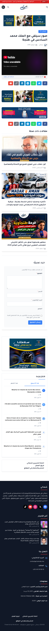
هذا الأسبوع (35, 383)
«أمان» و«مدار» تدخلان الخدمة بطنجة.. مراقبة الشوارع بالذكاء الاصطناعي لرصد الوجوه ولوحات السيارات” (26, 205)
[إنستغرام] (35, 507)
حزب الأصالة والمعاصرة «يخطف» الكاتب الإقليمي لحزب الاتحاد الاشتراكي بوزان (22, 523)
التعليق (39, 273)
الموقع (40, 309)
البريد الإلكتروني (37, 300)
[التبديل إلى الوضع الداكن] (3, 7)
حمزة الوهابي (25, 586)
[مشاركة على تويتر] (39, 83)
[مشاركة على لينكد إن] (22, 83)
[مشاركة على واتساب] (33, 83)
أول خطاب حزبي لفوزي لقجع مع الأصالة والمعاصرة (25, 164)
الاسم (40, 291)
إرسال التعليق (35, 322)
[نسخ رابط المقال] (16, 83)
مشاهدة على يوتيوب (8, 77)
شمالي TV (43, 31)
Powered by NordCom (12, 625)
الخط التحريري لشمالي (35, 463)
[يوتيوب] (30, 507)
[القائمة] (47, 7)
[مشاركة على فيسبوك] (44, 83)
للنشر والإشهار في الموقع (34, 468)
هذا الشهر (14, 383)
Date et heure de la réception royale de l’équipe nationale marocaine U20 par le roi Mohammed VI (23, 419)
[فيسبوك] (45, 507)
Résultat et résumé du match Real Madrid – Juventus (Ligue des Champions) (22, 447)
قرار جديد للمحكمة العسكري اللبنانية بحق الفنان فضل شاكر (23, 433)
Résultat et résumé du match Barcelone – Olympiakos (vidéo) (26, 391)
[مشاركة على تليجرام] (27, 83)
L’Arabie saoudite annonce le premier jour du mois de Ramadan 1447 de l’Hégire (23, 405)
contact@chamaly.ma (37, 561)
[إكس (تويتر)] (40, 507)
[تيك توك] (25, 507)
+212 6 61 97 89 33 (38, 569)
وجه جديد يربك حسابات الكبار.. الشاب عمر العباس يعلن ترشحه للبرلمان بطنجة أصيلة (21, 539)
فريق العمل (39, 466)
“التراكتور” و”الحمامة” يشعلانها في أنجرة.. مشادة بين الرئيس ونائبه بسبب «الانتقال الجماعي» (22, 531)
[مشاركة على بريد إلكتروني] (10, 83)
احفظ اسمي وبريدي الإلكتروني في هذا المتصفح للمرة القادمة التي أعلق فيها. (23, 316)
